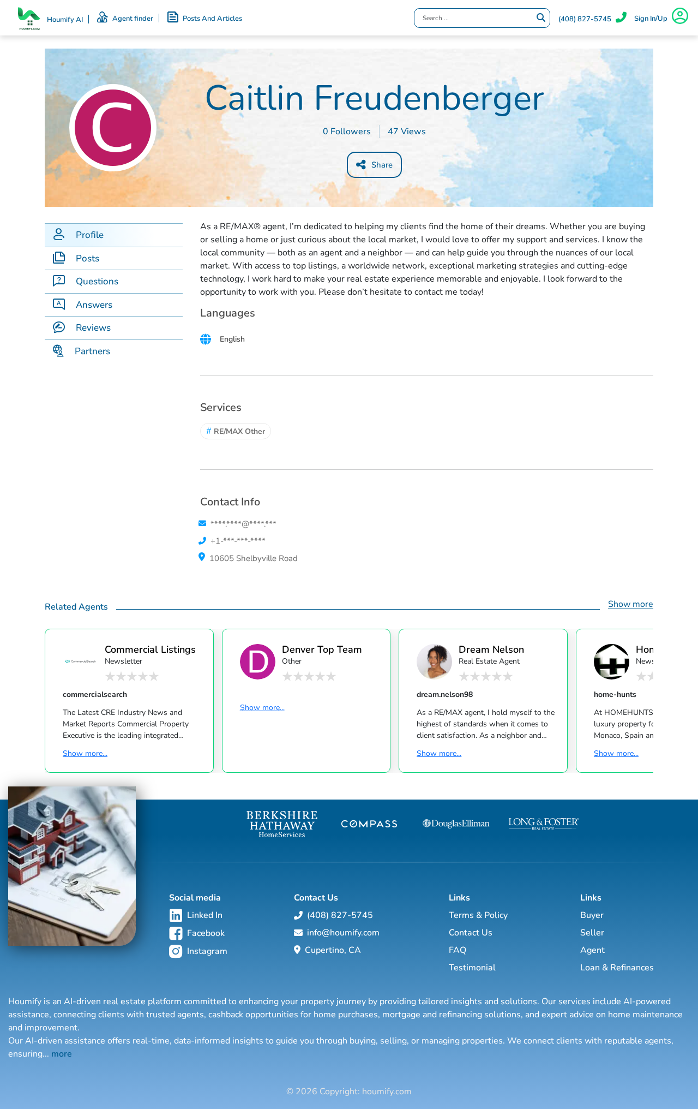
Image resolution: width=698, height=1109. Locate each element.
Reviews (93, 327)
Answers (94, 305)
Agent (592, 950)
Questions (97, 281)
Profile (90, 235)
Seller (592, 933)
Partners (92, 351)
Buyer (592, 915)
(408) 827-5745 (584, 19)
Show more (630, 604)
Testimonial (472, 968)
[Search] (541, 18)
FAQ (457, 950)
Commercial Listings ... (150, 649)
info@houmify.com (343, 933)
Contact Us (470, 933)
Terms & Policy (478, 915)
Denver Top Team (322, 649)
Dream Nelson (491, 649)
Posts (87, 258)
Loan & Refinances (617, 968)
